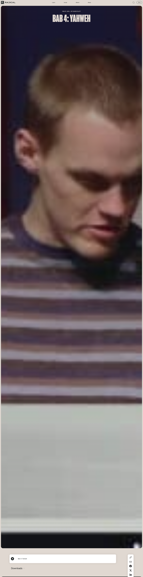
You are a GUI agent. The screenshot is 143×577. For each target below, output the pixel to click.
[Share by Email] (131, 562)
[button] (134, 2)
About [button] (89, 2)
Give (139, 2)
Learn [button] (53, 2)
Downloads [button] (17, 568)
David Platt (77, 11)
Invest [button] (65, 2)
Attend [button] (77, 2)
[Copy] (131, 557)
